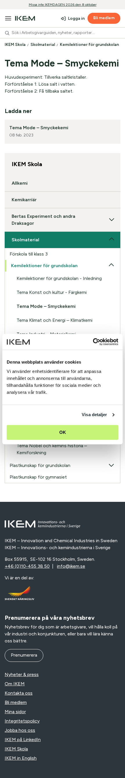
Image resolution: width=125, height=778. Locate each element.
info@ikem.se (71, 566)
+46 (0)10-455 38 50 (27, 566)
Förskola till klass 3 (29, 254)
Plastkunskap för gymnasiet (38, 477)
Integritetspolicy (22, 721)
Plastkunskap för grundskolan (40, 465)
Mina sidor (15, 711)
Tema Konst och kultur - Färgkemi (52, 292)
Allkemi (20, 183)
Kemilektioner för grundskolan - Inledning (59, 278)
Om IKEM (15, 684)
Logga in (76, 18)
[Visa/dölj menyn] (8, 18)
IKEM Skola (15, 44)
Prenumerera (24, 655)
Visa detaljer (94, 414)
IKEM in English (21, 758)
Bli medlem (104, 17)
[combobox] (62, 33)
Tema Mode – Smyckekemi (38, 127)
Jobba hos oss (20, 730)
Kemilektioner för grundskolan (90, 44)
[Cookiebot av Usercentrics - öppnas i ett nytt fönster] (92, 342)
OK (62, 432)
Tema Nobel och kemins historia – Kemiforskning (52, 449)
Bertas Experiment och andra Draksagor (43, 219)
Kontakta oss (19, 693)
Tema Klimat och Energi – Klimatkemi (54, 320)
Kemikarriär (24, 199)
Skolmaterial (43, 44)
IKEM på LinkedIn (23, 739)
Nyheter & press (22, 674)
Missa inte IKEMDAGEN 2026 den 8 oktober (63, 5)
